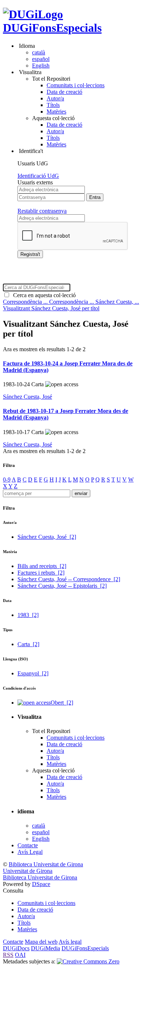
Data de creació (64, 92)
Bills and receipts (41, 566)
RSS (8, 955)
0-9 (7, 479)
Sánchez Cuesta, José (27, 397)
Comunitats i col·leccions (75, 85)
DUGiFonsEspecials (52, 27)
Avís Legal (30, 852)
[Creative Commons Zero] (88, 961)
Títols (53, 105)
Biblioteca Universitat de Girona (46, 864)
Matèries (56, 111)
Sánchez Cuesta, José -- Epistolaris (62, 586)
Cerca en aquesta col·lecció (43, 295)
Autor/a (55, 98)
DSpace (41, 884)
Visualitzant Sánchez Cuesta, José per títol (51, 308)
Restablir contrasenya (42, 211)
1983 (28, 615)
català (38, 52)
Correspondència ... (26, 302)
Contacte (27, 845)
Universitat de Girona (27, 871)
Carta (28, 644)
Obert (62, 702)
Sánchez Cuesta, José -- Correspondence (68, 579)
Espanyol (32, 673)
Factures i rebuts (40, 572)
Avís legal (70, 942)
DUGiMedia (45, 948)
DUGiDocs (16, 948)
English (41, 65)
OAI (20, 955)
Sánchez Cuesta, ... (117, 302)
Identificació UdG (38, 176)
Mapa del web (41, 942)
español (41, 59)
